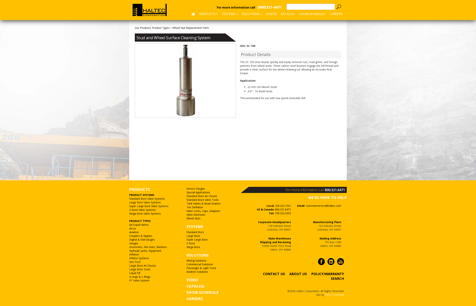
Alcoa (132, 228)
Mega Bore (193, 247)
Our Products (143, 28)
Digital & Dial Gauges (142, 239)
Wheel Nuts (193, 218)
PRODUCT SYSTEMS (141, 195)
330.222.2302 (283, 213)
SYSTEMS (194, 226)
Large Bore (193, 236)
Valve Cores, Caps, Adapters (203, 211)
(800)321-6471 (270, 7)
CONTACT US (274, 274)
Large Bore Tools (139, 269)
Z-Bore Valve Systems (142, 210)
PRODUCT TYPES (140, 221)
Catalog (288, 14)
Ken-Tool (134, 262)
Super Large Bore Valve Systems (148, 206)
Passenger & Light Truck (201, 268)
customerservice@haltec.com (323, 205)
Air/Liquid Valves (139, 224)
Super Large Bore (197, 239)
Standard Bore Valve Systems (147, 198)
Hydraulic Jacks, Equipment (145, 250)
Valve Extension (195, 214)
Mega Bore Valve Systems (145, 213)
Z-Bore (190, 243)
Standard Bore (195, 232)
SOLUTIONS (197, 255)
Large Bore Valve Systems (145, 202)
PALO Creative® (334, 295)
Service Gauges (195, 188)
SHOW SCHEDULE (312, 14)
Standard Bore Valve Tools (202, 200)
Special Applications (198, 192)
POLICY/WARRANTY (327, 274)
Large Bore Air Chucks (142, 265)
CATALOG (195, 286)
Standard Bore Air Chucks (201, 196)
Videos (271, 14)
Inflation (134, 254)
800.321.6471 (335, 190)
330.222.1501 (283, 205)
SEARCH (337, 278)
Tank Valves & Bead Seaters (203, 203)
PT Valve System (139, 280)
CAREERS (335, 14)
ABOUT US (298, 274)
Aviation (134, 232)
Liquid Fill (134, 273)
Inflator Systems (139, 258)
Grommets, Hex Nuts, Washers (148, 247)
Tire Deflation (194, 207)
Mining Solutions (196, 260)
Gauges (133, 243)
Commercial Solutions (199, 264)
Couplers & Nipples (140, 236)
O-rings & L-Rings (139, 276)
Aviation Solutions (197, 271)
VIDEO (192, 279)
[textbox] (311, 7)
